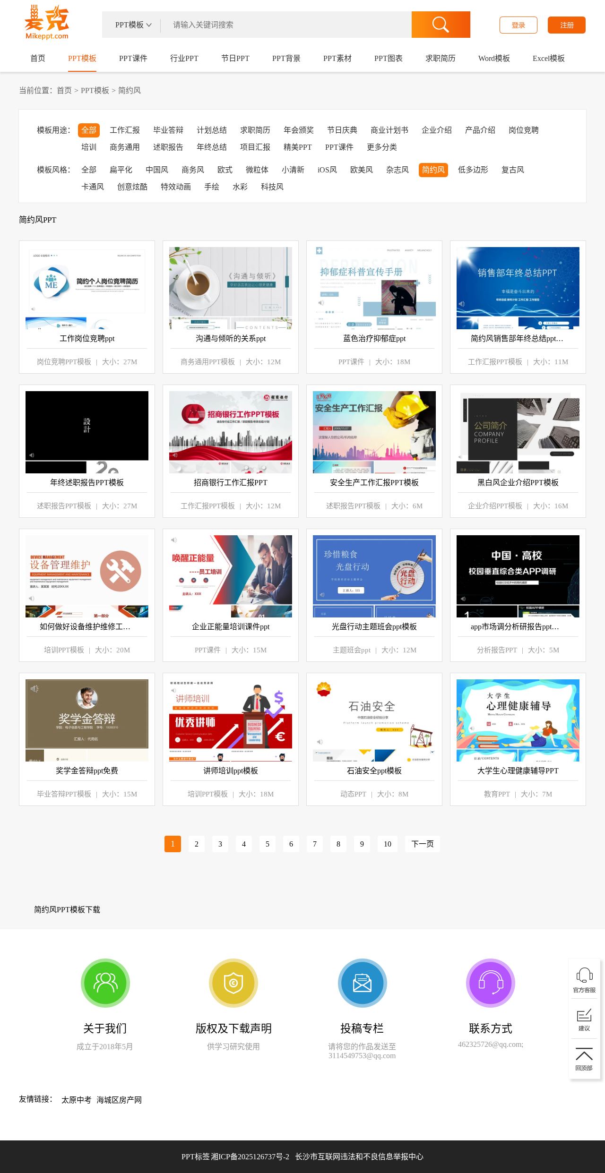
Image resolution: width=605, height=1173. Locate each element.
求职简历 (440, 58)
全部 (88, 130)
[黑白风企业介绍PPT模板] (518, 432)
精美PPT (298, 147)
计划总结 (212, 130)
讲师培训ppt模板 (230, 771)
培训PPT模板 (64, 650)
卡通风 (92, 187)
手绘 (211, 187)
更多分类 (382, 147)
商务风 (193, 170)
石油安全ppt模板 (374, 771)
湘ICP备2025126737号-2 (317, 1157)
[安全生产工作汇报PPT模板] (374, 432)
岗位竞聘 (524, 130)
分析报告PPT (497, 650)
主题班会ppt (352, 650)
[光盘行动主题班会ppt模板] (374, 576)
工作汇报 (125, 130)
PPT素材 (337, 58)
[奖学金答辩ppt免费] (87, 720)
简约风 (129, 90)
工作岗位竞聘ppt (87, 338)
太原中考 (76, 1100)
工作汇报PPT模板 (495, 362)
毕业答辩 (168, 130)
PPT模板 (82, 58)
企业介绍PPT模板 (495, 506)
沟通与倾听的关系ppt (231, 338)
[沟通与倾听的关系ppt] (230, 288)
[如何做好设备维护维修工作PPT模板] (87, 576)
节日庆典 (342, 130)
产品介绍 (480, 130)
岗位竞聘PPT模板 (64, 362)
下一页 (422, 844)
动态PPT (353, 794)
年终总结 (212, 147)
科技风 (272, 187)
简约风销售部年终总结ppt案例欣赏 (518, 338)
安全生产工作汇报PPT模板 (374, 483)
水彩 (240, 187)
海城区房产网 (119, 1100)
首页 (37, 58)
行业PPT (184, 58)
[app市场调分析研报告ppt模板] (518, 576)
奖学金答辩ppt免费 (87, 771)
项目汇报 (255, 147)
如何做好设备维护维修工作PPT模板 (87, 627)
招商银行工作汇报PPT (231, 483)
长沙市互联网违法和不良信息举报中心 (359, 1157)
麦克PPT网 (45, 25)
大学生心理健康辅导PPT (518, 771)
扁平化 (121, 170)
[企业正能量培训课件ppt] (230, 576)
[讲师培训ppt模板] (230, 720)
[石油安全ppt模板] (374, 720)
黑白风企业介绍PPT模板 (518, 483)
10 (387, 844)
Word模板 (494, 58)
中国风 (157, 170)
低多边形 (473, 170)
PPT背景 (286, 58)
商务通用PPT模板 (208, 362)
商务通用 (125, 147)
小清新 (293, 170)
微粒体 (257, 170)
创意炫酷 (132, 187)
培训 (88, 147)
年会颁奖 (299, 130)
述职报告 (168, 147)
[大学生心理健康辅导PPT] (518, 720)
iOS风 (327, 170)
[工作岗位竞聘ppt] (87, 288)
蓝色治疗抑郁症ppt (374, 338)
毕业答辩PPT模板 (64, 794)
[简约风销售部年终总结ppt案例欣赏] (518, 288)
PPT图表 (388, 58)
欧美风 (361, 170)
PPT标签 (196, 1157)
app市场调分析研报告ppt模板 (518, 627)
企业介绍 (437, 130)
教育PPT (497, 794)
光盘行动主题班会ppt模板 (374, 627)
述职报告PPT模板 (64, 506)
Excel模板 (549, 58)
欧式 (225, 170)
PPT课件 (133, 58)
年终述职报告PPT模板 (87, 483)
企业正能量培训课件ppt (230, 627)
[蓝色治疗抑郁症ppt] (374, 288)
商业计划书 (389, 130)
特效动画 (176, 187)
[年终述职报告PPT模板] (87, 432)
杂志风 (397, 170)
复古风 (512, 170)
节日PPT (235, 58)
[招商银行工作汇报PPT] (230, 432)
